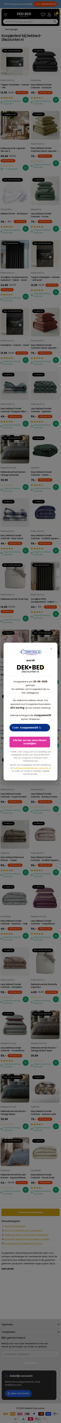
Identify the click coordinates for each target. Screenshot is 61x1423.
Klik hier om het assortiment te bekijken (29, 742)
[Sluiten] (51, 648)
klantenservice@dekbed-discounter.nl (32, 768)
